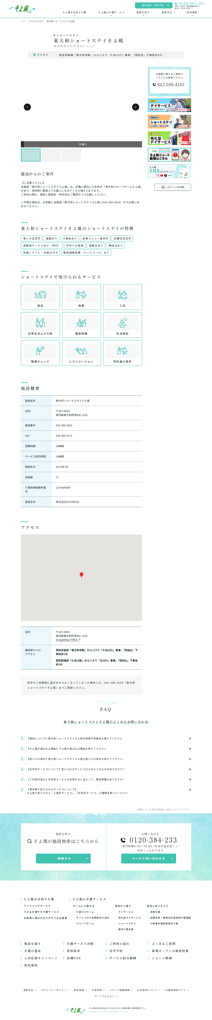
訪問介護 (155, 911)
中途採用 (97, 989)
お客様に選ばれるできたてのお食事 (45, 918)
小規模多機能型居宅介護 (164, 923)
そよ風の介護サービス (89, 899)
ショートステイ (127, 923)
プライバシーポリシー (54, 989)
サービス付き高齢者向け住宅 (92, 917)
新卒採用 (79, 989)
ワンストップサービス (37, 905)
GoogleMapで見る (67, 639)
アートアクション (105, 996)
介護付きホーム (85, 911)
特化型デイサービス (129, 917)
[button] (27, 107)
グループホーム (85, 923)
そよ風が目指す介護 (39, 899)
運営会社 (28, 989)
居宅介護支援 (126, 929)
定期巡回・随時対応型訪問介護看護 (170, 917)
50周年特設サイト (175, 989)
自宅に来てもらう (158, 906)
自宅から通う (123, 906)
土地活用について (147, 989)
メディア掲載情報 (119, 989)
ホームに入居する (84, 906)
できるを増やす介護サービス (41, 912)
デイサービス (126, 911)
